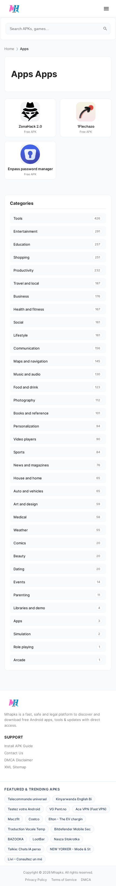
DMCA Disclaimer (18, 760)
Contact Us (13, 753)
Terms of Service (64, 880)
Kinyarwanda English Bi (74, 799)
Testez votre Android (24, 809)
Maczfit (13, 819)
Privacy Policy (36, 880)
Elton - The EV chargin (66, 819)
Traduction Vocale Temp (26, 829)
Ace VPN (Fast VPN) (91, 809)
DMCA (86, 880)
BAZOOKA (15, 839)
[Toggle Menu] (106, 8)
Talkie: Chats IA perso (24, 849)
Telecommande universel (27, 799)
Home (9, 49)
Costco (34, 819)
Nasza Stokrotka (67, 839)
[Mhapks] (14, 8)
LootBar (39, 839)
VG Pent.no (57, 809)
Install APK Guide (18, 746)
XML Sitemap (15, 767)
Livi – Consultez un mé (25, 859)
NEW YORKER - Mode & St (70, 849)
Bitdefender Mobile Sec (72, 829)
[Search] (105, 28)
